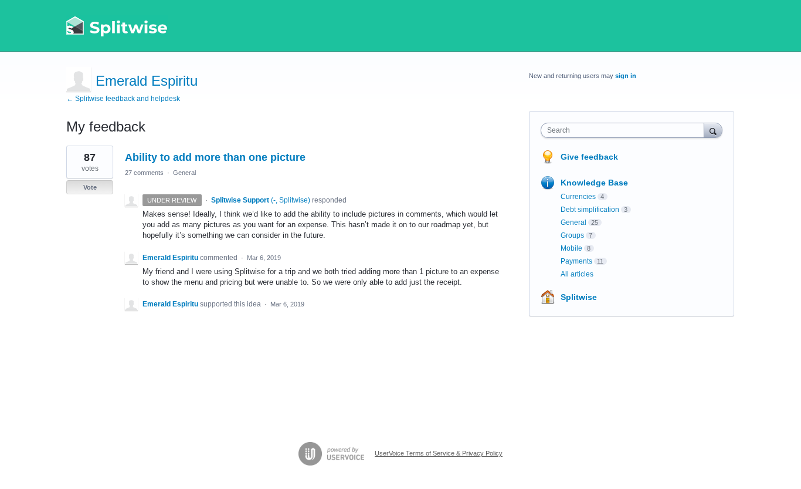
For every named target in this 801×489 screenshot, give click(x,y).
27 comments (144, 172)
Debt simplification (590, 209)
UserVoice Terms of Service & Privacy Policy (439, 453)
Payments (576, 261)
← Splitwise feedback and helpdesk (123, 99)
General (184, 172)
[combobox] (625, 130)
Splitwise (579, 297)
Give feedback (589, 156)
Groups (572, 235)
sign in (625, 75)
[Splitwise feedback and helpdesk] (117, 26)
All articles (577, 274)
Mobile (571, 248)
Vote (90, 187)
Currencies (578, 197)
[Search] (713, 130)
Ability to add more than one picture (215, 157)
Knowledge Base (594, 182)
